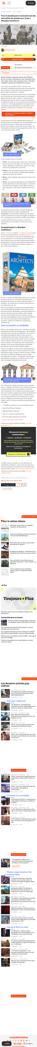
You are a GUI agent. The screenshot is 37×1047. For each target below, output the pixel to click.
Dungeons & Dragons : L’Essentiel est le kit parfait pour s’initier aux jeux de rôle (23, 552)
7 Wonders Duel (24, 233)
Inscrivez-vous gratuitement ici (24, 469)
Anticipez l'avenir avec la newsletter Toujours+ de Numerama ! (21, 526)
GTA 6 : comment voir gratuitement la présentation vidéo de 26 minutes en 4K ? (23, 778)
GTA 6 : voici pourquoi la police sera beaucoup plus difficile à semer (22, 725)
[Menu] (9, 3)
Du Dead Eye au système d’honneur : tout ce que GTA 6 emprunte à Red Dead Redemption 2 (22, 693)
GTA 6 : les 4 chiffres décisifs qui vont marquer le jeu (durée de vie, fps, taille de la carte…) (23, 735)
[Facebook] (18, 1041)
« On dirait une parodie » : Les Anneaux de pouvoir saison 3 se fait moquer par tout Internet (22, 952)
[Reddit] (21, 1041)
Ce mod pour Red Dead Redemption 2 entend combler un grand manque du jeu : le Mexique (23, 942)
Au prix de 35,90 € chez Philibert (13, 420)
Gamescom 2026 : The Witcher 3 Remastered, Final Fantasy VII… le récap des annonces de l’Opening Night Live (22, 889)
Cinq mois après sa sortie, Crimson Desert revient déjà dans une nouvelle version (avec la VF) (23, 919)
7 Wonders (8, 233)
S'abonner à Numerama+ (17, 454)
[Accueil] (3, 3)
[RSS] (24, 1041)
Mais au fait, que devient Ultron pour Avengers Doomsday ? (23, 961)
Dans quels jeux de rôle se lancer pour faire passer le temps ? (22, 543)
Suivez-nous (5, 67)
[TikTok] (10, 1041)
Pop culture (6, 11)
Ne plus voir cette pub (30, 516)
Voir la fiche (16, 866)
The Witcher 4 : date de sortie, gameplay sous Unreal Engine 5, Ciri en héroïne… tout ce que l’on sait (22, 932)
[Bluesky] (27, 1041)
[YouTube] (8, 1041)
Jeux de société (7, 488)
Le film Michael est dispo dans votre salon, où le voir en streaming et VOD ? (23, 810)
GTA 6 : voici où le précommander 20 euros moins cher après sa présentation (23, 787)
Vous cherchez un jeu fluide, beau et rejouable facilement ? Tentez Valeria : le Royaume (23, 561)
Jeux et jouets (17, 11)
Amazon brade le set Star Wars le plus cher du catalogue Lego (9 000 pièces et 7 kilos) (22, 621)
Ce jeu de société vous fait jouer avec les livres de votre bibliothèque (23, 534)
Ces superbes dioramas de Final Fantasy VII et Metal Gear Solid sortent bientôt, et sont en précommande (17, 632)
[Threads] (29, 1041)
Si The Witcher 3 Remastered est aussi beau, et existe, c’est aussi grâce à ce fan (23, 820)
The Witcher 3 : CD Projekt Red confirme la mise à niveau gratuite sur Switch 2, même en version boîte (23, 706)
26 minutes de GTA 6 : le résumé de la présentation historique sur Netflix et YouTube (23, 800)
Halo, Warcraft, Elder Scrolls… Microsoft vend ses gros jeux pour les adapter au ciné (23, 716)
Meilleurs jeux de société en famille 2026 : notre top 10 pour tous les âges (18, 636)
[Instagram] (16, 1041)
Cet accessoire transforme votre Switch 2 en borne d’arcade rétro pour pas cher (17, 628)
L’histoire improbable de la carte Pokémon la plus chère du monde (17, 641)
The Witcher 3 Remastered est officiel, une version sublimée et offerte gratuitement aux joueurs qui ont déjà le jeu (23, 899)
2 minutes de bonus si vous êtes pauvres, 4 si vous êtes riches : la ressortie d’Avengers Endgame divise (23, 879)
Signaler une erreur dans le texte (11, 481)
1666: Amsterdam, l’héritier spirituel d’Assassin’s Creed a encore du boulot (23, 909)
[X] (13, 1041)
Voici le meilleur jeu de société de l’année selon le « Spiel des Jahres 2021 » (21, 570)
